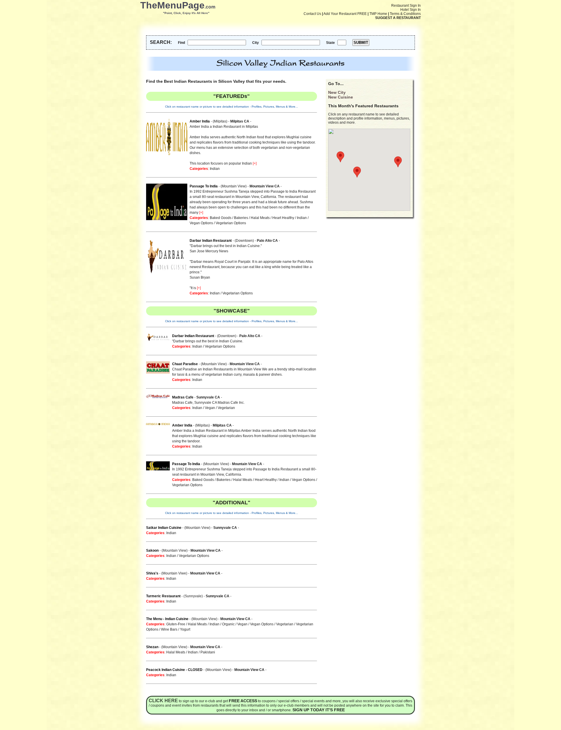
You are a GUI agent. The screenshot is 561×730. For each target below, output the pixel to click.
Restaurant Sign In (406, 6)
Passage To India (204, 186)
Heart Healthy (283, 218)
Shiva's (152, 573)
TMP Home (378, 14)
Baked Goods (220, 218)
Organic (228, 624)
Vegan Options (201, 223)
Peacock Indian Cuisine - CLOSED (174, 670)
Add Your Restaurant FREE (345, 14)
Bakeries (241, 218)
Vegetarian (226, 408)
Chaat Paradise (185, 364)
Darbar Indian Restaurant (211, 241)
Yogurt (185, 629)
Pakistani (207, 652)
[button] (398, 161)
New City (337, 92)
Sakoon (152, 550)
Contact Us (312, 14)
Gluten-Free (175, 624)
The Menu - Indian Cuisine (167, 619)
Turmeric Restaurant (163, 596)
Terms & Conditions (405, 14)
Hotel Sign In (410, 10)
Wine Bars (169, 629)
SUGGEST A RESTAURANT (398, 18)
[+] (255, 163)
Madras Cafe (182, 397)
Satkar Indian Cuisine (163, 528)
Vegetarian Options (231, 223)
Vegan (210, 408)
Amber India (200, 121)
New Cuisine (340, 97)
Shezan (152, 647)
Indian (215, 169)
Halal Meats (260, 218)
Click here (163, 700)
